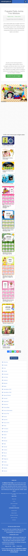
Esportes (5, 419)
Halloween (5, 431)
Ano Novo (5, 377)
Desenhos (5, 404)
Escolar (5, 416)
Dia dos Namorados (7, 410)
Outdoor (5, 450)
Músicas (5, 440)
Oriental (5, 446)
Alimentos (5, 362)
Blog (14, 546)
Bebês (4, 386)
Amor (4, 368)
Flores (4, 425)
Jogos (4, 437)
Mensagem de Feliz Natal (14, 515)
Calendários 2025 (7, 389)
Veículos (5, 471)
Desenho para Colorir (14, 517)
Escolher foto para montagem (14, 76)
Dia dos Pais (6, 413)
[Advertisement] (14, 48)
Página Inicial (10, 16)
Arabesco (5, 380)
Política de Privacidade (14, 503)
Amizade (5, 365)
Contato (14, 501)
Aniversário (5, 374)
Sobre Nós (19, 546)
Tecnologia (5, 465)
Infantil (4, 434)
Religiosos (5, 459)
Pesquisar (14, 358)
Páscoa (5, 453)
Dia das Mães (6, 407)
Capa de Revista (7, 395)
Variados (5, 468)
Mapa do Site (8, 546)
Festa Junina (18, 16)
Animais (5, 371)
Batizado (5, 383)
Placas (4, 456)
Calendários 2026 (7, 392)
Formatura (5, 428)
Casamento (6, 401)
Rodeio (5, 462)
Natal (4, 443)
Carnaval (5, 398)
